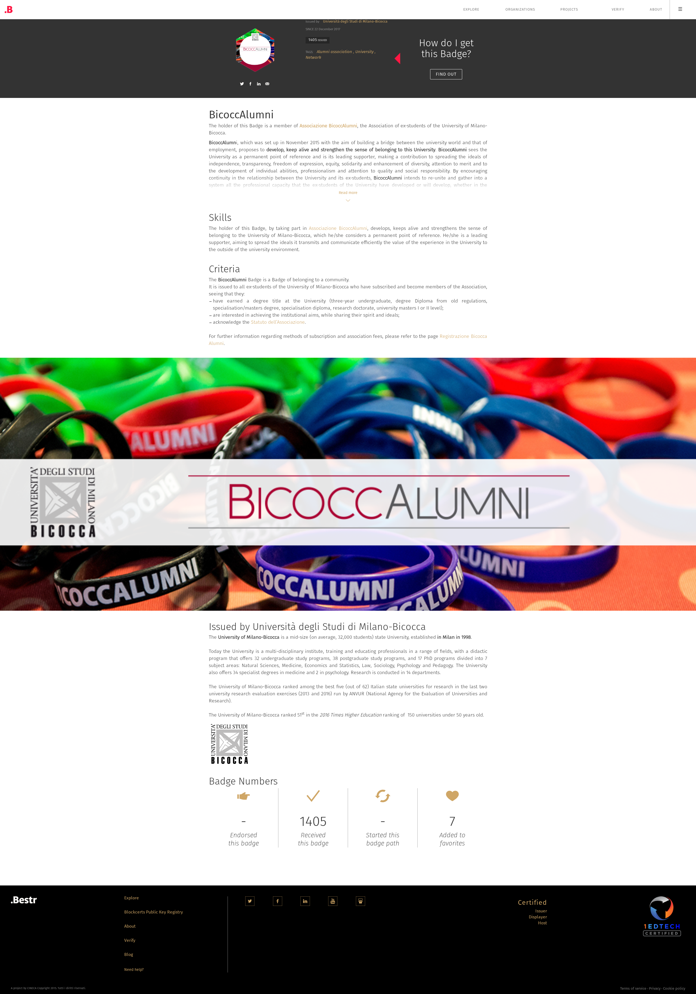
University (364, 51)
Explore (471, 9)
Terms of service (633, 988)
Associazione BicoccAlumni (338, 228)
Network (313, 57)
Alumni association (334, 51)
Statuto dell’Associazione (278, 322)
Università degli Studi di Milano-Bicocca (355, 21)
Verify (618, 9)
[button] (242, 83)
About (656, 9)
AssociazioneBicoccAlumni (329, 126)
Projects (569, 9)
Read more (348, 192)
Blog (128, 955)
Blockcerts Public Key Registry (153, 912)
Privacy (654, 988)
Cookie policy (674, 988)
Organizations (520, 9)
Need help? (134, 969)
